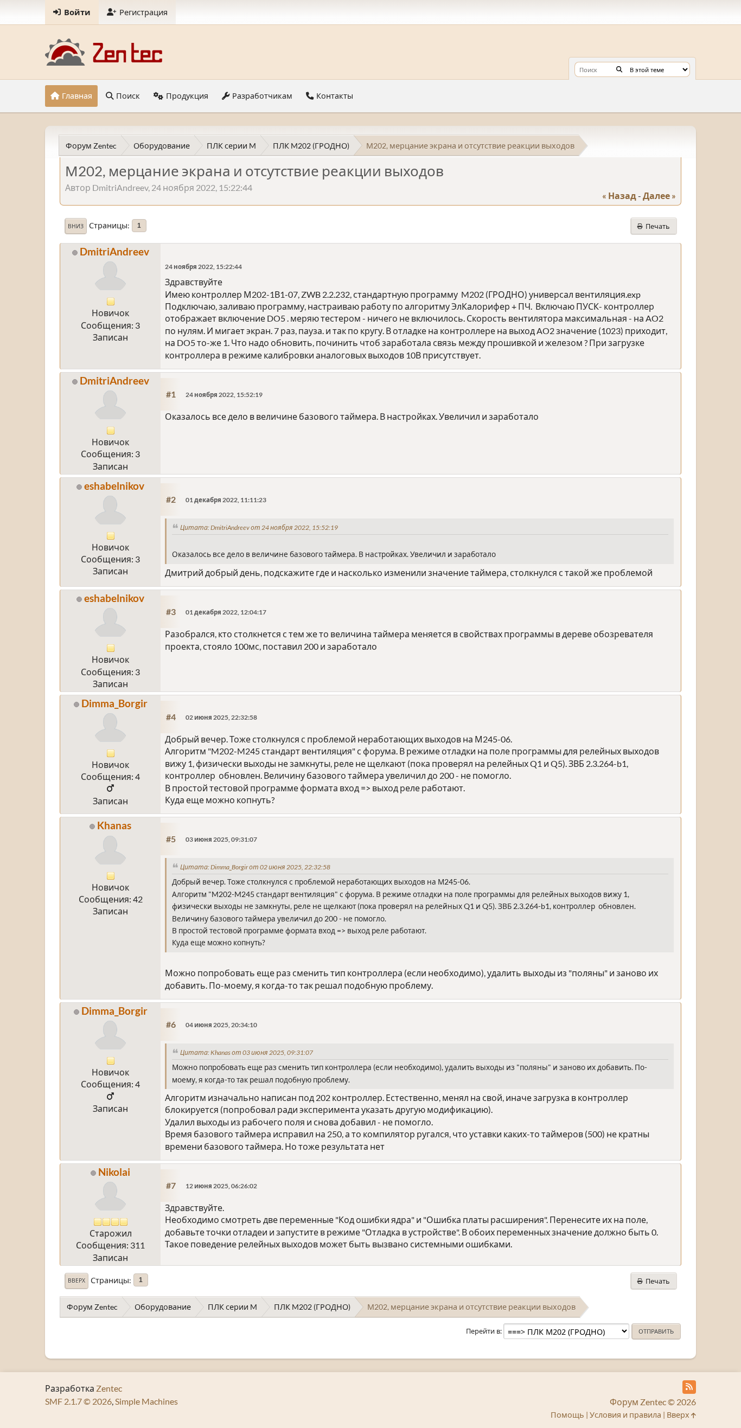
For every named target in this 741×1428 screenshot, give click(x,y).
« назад (619, 195)
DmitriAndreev (114, 251)
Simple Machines (146, 1401)
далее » (659, 195)
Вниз (76, 226)
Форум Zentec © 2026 (653, 1402)
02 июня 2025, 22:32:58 (221, 717)
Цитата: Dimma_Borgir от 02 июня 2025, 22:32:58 (255, 867)
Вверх (76, 1280)
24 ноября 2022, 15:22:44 (203, 266)
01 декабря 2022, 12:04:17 (226, 612)
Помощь (567, 1414)
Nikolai (114, 1172)
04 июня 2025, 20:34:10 (221, 1024)
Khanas (114, 825)
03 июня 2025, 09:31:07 (221, 839)
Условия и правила (625, 1414)
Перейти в (483, 1331)
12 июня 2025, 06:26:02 (221, 1185)
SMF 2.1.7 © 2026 (78, 1401)
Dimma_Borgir (114, 703)
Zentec (109, 1388)
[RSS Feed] (689, 1387)
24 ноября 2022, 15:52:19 (224, 394)
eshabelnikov (114, 485)
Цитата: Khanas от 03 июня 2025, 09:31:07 (246, 1052)
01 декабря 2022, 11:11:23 (226, 499)
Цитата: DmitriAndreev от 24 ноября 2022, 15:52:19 (259, 527)
